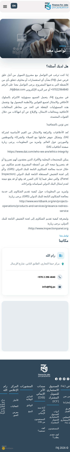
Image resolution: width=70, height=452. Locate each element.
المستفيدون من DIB (39, 420)
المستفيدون (53, 428)
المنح (30, 411)
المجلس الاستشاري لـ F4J (65, 420)
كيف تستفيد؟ (41, 429)
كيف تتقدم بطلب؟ (54, 436)
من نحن (66, 396)
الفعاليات (14, 406)
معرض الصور (15, 413)
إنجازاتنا (66, 402)
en (14, 5)
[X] (64, 379)
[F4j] (56, 7)
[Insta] (68, 379)
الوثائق (30, 405)
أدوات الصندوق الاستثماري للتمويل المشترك (54, 417)
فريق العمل (67, 410)
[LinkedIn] (60, 379)
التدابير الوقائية (29, 397)
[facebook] (56, 379)
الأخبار (15, 400)
